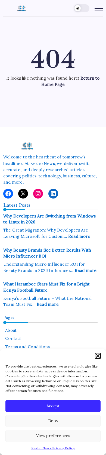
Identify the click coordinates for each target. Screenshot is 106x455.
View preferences (53, 435)
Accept (53, 405)
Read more (79, 236)
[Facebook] (8, 194)
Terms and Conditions (27, 346)
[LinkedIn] (53, 194)
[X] (23, 194)
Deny (53, 420)
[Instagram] (38, 194)
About (11, 330)
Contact (13, 338)
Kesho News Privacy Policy (53, 448)
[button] (98, 356)
